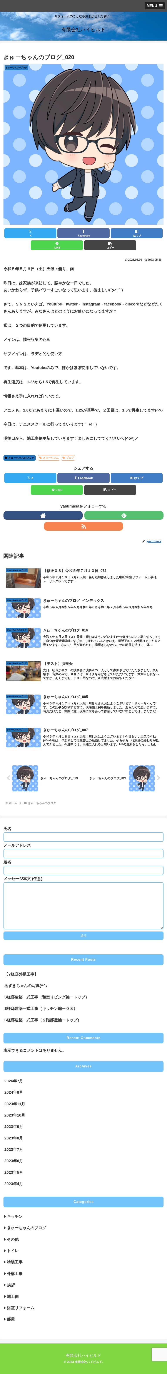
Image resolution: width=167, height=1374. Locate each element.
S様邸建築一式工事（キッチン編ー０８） (40, 1008)
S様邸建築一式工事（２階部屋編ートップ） (42, 1020)
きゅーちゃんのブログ (21, 457)
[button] (110, 245)
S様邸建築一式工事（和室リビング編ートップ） (46, 997)
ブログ (70, 457)
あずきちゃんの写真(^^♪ (26, 985)
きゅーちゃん (51, 457)
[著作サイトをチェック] (43, 515)
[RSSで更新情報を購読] (83, 526)
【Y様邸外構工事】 (21, 974)
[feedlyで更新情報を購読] (124, 515)
